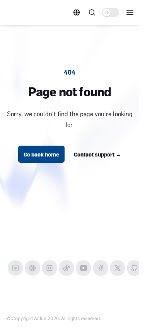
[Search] (92, 12)
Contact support (97, 154)
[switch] (110, 12)
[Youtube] (83, 268)
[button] (76, 12)
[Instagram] (49, 268)
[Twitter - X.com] (117, 268)
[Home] (34, 12)
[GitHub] (134, 268)
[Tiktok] (66, 268)
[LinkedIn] (15, 268)
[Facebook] (100, 268)
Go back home (41, 154)
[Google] (32, 268)
